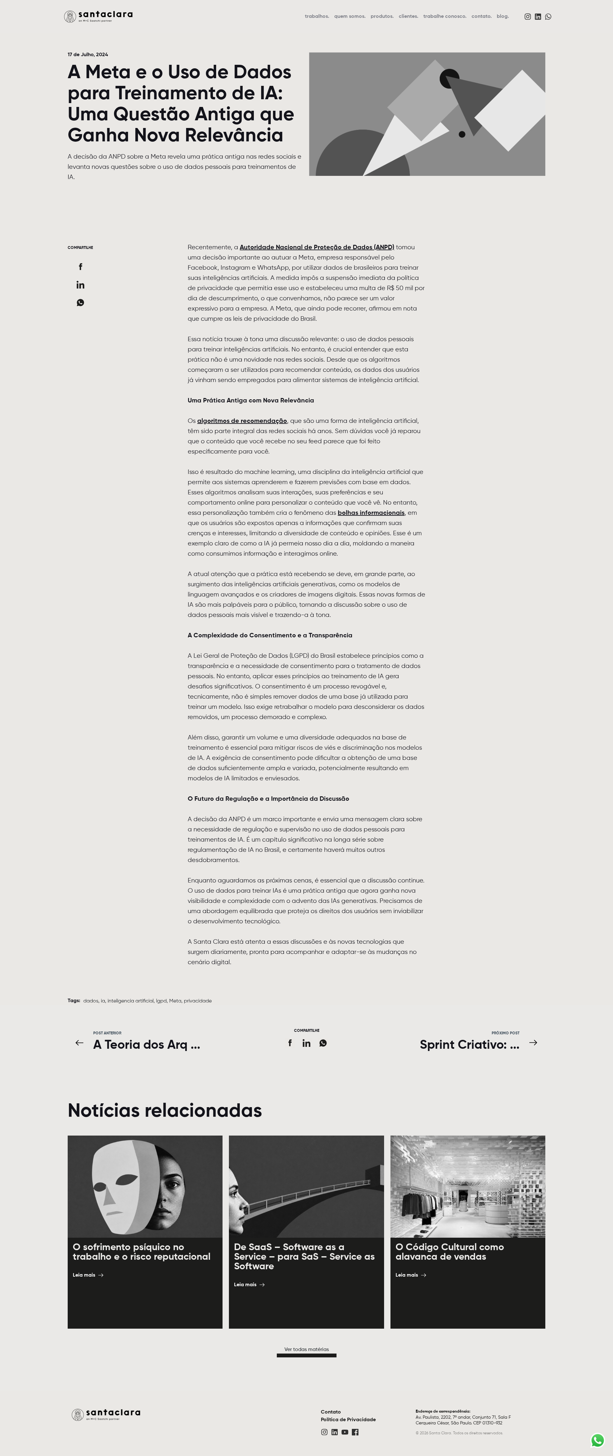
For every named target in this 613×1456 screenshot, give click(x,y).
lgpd (161, 1001)
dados (90, 1001)
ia (103, 1001)
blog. (503, 16)
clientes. (408, 16)
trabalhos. (317, 16)
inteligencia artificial (131, 1001)
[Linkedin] (537, 16)
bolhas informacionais (371, 513)
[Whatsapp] (548, 16)
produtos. (382, 16)
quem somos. (350, 16)
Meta (175, 1001)
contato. (482, 16)
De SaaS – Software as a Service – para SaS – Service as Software (304, 1257)
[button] (80, 267)
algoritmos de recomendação (242, 421)
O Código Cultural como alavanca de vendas (450, 1252)
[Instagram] (527, 16)
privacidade (198, 1001)
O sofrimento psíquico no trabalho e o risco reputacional (141, 1252)
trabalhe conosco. (444, 16)
